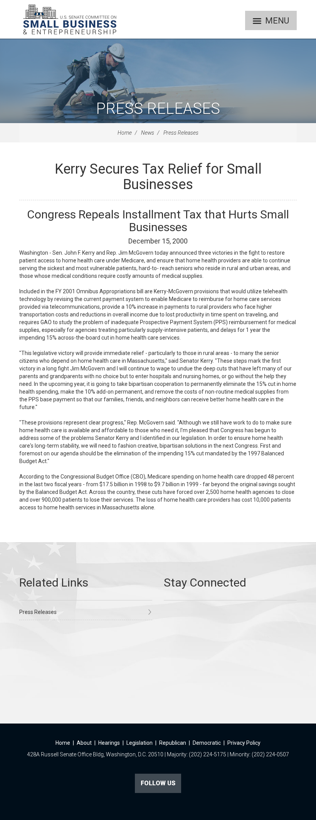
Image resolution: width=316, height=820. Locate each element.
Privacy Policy (244, 743)
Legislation (139, 743)
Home (125, 133)
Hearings (109, 743)
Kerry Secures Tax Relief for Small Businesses (158, 177)
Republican (172, 743)
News (147, 133)
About (84, 743)
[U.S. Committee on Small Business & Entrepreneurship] (69, 19)
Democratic (207, 743)
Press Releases (158, 109)
